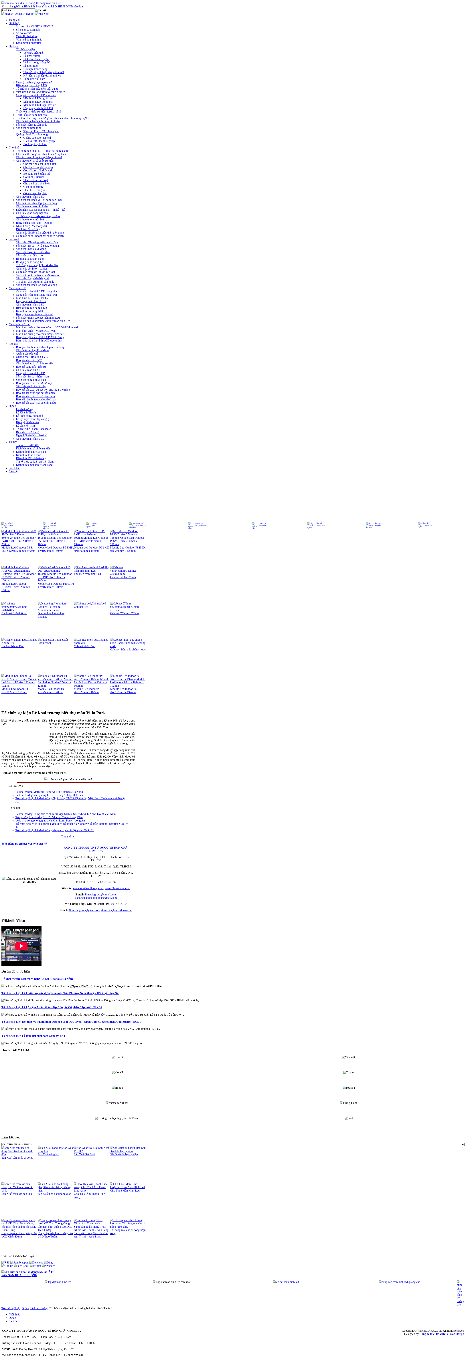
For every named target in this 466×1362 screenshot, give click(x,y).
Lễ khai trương (39, 1308)
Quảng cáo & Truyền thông (201, 524)
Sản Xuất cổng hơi (48, 1154)
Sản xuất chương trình (320, 524)
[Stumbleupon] (19, 1262)
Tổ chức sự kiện (11, 524)
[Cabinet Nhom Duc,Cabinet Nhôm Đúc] (19, 642)
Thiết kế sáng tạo (53, 524)
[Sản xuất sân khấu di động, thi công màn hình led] (31, 3)
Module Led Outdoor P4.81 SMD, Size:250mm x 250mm (18, 549)
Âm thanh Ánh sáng (378, 524)
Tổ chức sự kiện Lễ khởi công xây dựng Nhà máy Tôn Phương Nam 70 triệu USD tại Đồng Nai (60, 993)
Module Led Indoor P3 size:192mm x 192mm (14, 690)
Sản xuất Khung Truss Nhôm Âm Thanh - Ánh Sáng (91, 1235)
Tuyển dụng (77, 6)
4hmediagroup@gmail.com (100, 894)
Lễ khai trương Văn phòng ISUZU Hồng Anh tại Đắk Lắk (49, 795)
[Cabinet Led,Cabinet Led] (90, 603)
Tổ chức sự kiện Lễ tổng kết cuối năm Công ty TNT (33, 1035)
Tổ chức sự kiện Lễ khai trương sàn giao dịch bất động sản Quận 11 (54, 830)
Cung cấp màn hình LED (141, 524)
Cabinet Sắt (44, 642)
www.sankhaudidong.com (88, 888)
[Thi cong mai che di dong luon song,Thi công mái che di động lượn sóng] (128, 1226)
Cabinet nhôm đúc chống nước (128, 649)
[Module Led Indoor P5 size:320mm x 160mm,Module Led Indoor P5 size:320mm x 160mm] (92, 685)
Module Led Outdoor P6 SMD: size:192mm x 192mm (92, 549)
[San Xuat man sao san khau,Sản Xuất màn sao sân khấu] (19, 1190)
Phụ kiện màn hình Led (87, 573)
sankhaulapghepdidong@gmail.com (96, 897)
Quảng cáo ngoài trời (262, 524)
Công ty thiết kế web (432, 1333)
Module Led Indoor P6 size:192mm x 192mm (123, 690)
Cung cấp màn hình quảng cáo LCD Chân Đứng (19, 1235)
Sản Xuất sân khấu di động (17, 1157)
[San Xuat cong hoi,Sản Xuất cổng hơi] (56, 1151)
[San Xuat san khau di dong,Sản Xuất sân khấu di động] (19, 1154)
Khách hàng (9, 6)
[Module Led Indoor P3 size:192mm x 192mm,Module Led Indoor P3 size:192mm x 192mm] (19, 685)
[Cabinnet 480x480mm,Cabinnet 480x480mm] (128, 573)
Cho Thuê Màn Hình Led (125, 1190)
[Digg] (48, 1262)
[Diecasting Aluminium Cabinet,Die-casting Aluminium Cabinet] (56, 610)
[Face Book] (21, 1265)
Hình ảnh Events (33, 6)
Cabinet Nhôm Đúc (12, 646)
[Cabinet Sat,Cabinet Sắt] (53, 639)
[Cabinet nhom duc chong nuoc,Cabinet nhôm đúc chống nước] (128, 646)
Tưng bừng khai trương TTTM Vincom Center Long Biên (49, 817)
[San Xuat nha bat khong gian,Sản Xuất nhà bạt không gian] (56, 1190)
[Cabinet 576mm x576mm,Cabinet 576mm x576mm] (128, 610)
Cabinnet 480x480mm (123, 577)
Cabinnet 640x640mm (14, 613)
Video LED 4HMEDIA (56, 6)
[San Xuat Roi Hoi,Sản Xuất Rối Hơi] (92, 1151)
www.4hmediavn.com (117, 888)
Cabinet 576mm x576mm (124, 613)
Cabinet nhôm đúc (84, 646)
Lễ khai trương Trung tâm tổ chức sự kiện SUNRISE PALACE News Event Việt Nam (65, 813)
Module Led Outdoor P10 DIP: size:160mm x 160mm (56, 585)
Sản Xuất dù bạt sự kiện (124, 1154)
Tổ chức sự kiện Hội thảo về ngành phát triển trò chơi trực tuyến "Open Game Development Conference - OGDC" (72, 1021)
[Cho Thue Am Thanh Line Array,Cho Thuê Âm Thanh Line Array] (92, 1190)
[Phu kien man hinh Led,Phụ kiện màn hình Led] (92, 570)
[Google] (7, 1265)
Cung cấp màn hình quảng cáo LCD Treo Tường (55, 1235)
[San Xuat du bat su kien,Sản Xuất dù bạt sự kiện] (128, 1151)
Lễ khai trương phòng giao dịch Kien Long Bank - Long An (50, 820)
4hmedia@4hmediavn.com (116, 910)
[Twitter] (35, 1265)
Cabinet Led (81, 606)
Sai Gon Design (455, 1333)
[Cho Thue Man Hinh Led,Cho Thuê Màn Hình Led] (128, 1187)
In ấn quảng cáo (428, 524)
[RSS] (5, 1262)
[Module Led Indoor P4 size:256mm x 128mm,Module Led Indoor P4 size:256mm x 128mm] (56, 685)
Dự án (25, 1308)
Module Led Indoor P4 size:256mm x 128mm (51, 690)
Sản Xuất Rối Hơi (84, 1154)
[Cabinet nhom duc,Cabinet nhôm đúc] (92, 642)
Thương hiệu (94, 524)
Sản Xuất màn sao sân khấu (17, 1193)
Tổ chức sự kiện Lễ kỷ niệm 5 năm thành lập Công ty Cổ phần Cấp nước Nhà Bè (51, 1007)
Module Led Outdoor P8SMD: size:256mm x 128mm (128, 549)
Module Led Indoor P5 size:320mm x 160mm (87, 690)
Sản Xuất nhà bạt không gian (54, 1193)
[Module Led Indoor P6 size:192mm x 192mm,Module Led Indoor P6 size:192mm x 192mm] (128, 685)
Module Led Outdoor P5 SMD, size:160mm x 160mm (56, 549)
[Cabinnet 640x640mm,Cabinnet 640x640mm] (19, 610)
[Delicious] (36, 1262)
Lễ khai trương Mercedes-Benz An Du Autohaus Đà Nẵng (49, 791)
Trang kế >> (68, 836)
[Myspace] (48, 1265)
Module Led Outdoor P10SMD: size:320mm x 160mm (15, 587)
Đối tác (20, 6)
